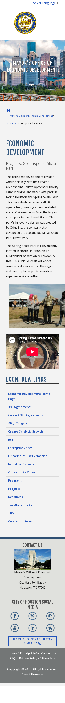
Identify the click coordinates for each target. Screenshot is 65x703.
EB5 (10, 440)
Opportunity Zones (22, 472)
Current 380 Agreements (26, 415)
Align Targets (17, 423)
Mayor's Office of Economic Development (31, 115)
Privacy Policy (28, 658)
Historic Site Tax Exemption (27, 456)
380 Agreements (20, 407)
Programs (15, 481)
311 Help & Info (28, 653)
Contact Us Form (20, 521)
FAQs (13, 658)
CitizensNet (47, 658)
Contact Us (48, 653)
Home (11, 653)
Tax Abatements (20, 505)
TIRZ (11, 513)
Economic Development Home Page (29, 396)
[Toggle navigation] (46, 23)
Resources (15, 497)
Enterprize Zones (20, 448)
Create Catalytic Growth (25, 431)
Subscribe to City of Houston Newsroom (32, 641)
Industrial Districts (21, 464)
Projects (11, 123)
